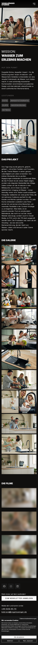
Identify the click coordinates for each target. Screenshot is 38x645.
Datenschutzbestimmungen (28, 618)
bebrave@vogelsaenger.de (14, 612)
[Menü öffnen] (34, 4)
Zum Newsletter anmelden (19, 598)
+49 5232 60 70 (9, 609)
